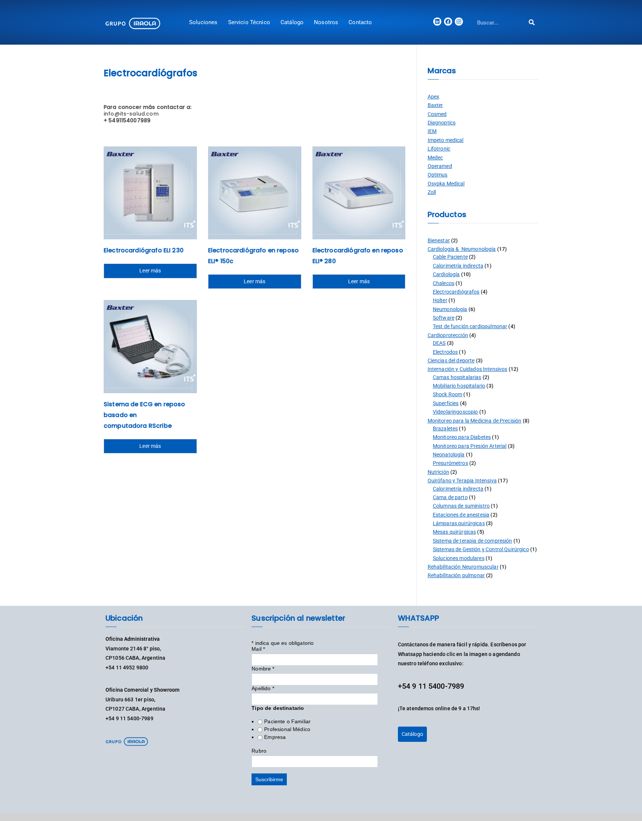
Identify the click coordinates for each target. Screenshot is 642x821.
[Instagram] (459, 21)
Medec (435, 158)
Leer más (150, 271)
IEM (432, 131)
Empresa (275, 737)
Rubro (259, 751)
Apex (434, 97)
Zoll (432, 192)
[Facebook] (448, 21)
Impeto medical (446, 140)
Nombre (263, 669)
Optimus (438, 175)
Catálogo (292, 22)
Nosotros (326, 22)
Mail (258, 649)
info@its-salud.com (131, 113)
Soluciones (203, 22)
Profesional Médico (287, 729)
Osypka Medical (446, 184)
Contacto (360, 22)
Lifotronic (439, 149)
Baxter (435, 105)
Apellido (263, 688)
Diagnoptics (442, 123)
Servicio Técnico (249, 22)
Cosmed (437, 114)
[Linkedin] (437, 21)
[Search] (532, 22)
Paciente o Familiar (287, 721)
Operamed (440, 166)
